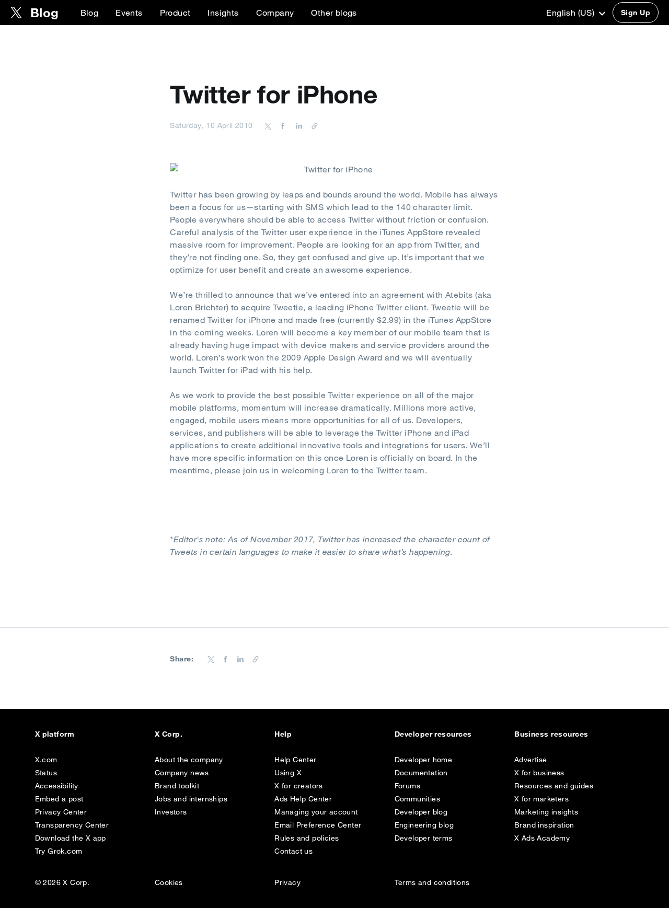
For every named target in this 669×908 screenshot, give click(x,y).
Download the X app (70, 838)
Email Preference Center (317, 825)
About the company (189, 759)
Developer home (424, 759)
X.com (46, 759)
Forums (407, 785)
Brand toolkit (177, 785)
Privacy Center (61, 812)
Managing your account (315, 812)
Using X (288, 772)
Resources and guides (553, 785)
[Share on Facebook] (281, 125)
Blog (89, 12)
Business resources (551, 734)
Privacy (287, 882)
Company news (182, 772)
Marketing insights (546, 812)
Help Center (295, 759)
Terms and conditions (432, 882)
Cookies (169, 882)
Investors (171, 812)
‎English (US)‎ (571, 12)
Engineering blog (424, 825)
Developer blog (421, 812)
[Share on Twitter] (268, 125)
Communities (417, 799)
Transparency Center (72, 825)
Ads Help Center (303, 799)
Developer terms (424, 838)
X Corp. (168, 734)
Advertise (530, 759)
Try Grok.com (59, 851)
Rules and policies (306, 838)
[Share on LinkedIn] (297, 125)
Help (283, 734)
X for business (539, 772)
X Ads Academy (542, 838)
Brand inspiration (544, 825)
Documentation (421, 772)
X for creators (298, 785)
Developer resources (433, 734)
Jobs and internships (191, 799)
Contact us (293, 851)
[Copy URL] (312, 125)
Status (46, 772)
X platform (55, 734)
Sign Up (635, 12)
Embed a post (59, 799)
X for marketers (541, 799)
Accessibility (56, 785)
